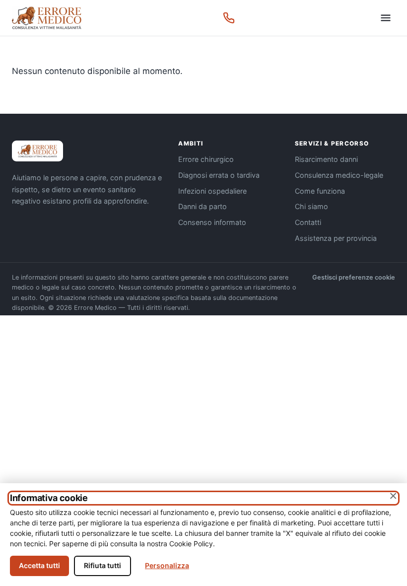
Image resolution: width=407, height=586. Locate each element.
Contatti (308, 222)
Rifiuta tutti (102, 565)
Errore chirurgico (206, 159)
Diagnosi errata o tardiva (219, 175)
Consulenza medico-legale (339, 175)
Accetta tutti (39, 565)
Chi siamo (311, 206)
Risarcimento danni (326, 159)
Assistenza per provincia (336, 238)
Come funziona (320, 191)
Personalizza (167, 565)
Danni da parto (202, 206)
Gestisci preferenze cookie (353, 277)
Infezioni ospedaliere (212, 191)
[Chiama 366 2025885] (229, 18)
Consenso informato (212, 222)
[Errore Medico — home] (46, 17)
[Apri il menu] (385, 17)
